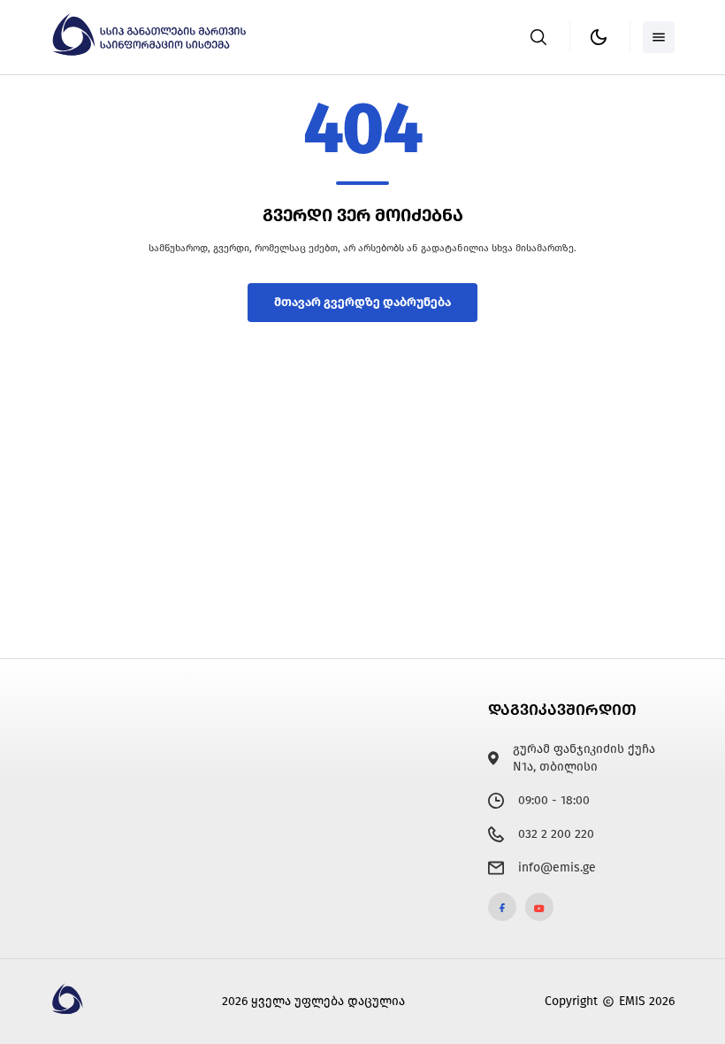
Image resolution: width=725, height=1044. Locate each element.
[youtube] (539, 907)
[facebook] (502, 907)
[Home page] (151, 52)
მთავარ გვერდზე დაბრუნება (362, 302)
